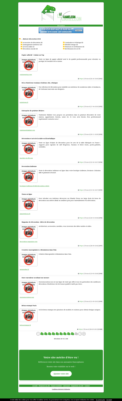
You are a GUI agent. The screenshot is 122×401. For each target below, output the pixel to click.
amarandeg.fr (24, 269)
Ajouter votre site (61, 374)
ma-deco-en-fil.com (26, 158)
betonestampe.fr (25, 325)
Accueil (34, 386)
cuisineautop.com (26, 74)
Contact (87, 386)
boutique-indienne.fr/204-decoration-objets (34, 186)
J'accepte (109, 400)
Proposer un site (44, 386)
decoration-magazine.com (28, 242)
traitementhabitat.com (27, 130)
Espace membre (56, 386)
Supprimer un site (77, 386)
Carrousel (66, 386)
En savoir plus (100, 400)
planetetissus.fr (25, 214)
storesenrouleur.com (27, 297)
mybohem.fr (24, 102)
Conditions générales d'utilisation (61, 389)
